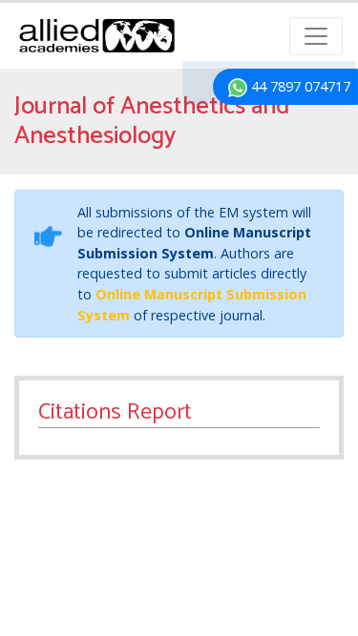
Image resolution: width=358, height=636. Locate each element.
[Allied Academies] (97, 35)
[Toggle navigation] (316, 36)
